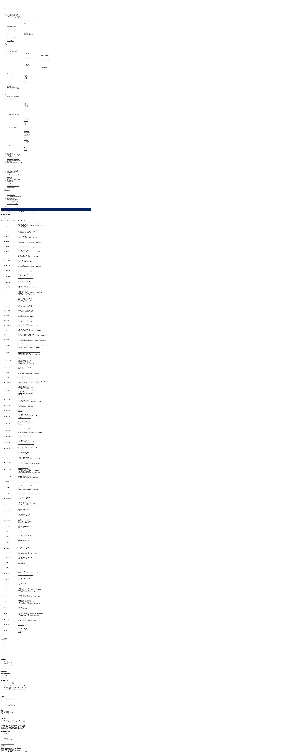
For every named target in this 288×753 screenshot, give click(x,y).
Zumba (19, 487)
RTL (18, 748)
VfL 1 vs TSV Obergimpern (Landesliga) (25, 615)
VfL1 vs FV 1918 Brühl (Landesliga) (24, 418)
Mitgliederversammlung (22, 437)
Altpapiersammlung (21, 448)
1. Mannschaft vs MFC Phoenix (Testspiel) (25, 251)
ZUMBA (19, 632)
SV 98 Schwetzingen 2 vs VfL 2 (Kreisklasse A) (26, 378)
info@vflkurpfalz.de (12, 713)
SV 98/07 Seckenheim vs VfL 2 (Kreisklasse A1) (26, 572)
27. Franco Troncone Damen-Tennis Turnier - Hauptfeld (28, 340)
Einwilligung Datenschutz (5, 673)
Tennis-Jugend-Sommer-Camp (23, 301)
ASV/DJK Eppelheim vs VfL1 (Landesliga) (25, 596)
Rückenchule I (20, 520)
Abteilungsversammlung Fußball (24, 363)
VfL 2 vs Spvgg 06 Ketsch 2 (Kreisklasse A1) (26, 589)
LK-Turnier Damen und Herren (23, 387)
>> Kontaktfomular (4, 715)
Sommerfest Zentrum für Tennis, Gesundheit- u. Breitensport (28, 225)
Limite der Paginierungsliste (5, 637)
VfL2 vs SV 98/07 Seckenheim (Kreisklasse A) (26, 292)
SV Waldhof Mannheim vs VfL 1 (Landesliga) (26, 575)
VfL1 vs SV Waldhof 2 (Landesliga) (24, 294)
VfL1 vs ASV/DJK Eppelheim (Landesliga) (25, 354)
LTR (20, 748)
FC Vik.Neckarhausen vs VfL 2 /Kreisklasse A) (26, 482)
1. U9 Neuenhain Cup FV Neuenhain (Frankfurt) (26, 382)
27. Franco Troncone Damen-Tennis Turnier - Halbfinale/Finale (29, 352)
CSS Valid (2, 748)
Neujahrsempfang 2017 (22, 541)
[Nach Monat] (3, 220)
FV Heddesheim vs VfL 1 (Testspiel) (24, 256)
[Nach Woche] (9, 220)
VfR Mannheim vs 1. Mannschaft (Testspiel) (26, 247)
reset (15, 748)
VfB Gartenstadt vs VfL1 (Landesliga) (25, 503)
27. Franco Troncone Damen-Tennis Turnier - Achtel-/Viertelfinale (29, 345)
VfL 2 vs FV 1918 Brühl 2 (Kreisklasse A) (25, 415)
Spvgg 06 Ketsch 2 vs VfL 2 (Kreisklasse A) (26, 330)
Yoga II (19, 368)
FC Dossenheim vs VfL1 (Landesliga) (24, 477)
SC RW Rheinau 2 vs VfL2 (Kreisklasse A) (25, 287)
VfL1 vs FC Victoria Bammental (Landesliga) (26, 444)
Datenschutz (6, 663)
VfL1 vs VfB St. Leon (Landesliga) (24, 392)
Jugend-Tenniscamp (21, 299)
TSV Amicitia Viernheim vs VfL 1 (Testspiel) (26, 266)
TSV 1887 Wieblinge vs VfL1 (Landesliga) (25, 458)
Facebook (5, 733)
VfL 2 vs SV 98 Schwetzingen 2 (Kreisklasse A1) (27, 613)
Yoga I (19, 359)
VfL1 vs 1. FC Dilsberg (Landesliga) (24, 489)
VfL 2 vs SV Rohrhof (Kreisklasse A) (24, 441)
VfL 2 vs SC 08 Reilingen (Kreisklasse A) (25, 347)
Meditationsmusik (21, 558)
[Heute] (15, 220)
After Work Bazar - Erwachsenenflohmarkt (25, 553)
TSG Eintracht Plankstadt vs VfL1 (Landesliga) (26, 401)
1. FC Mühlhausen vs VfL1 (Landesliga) (25, 429)
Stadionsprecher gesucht (8, 684)
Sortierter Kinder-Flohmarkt (23, 468)
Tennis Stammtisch (21, 453)
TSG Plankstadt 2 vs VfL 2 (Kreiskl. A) (25, 399)
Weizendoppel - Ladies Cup (23, 261)
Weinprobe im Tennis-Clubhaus (23, 608)
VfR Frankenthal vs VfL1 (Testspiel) (24, 282)
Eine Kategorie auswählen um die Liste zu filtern (27, 221)
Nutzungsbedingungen (8, 662)
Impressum (6, 661)
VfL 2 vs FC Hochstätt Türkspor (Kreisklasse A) (26, 389)
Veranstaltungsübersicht (9, 211)
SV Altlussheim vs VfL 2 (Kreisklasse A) (25, 463)
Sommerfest (20, 227)
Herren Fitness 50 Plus (22, 406)
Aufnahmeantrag (4, 671)
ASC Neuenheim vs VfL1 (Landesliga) (25, 325)
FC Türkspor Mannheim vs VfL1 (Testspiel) (26, 278)
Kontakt (5, 664)
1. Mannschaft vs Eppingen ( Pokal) (24, 237)
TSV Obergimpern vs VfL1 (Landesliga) (25, 373)
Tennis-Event (20, 275)
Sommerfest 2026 (21, 685)
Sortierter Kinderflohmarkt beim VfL (24, 601)
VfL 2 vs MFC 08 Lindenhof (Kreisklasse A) (26, 494)
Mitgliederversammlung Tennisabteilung (25, 620)
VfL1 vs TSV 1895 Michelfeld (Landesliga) (25, 472)
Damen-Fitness (20, 361)
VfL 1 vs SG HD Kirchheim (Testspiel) (25, 271)
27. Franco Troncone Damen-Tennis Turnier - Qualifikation (28, 335)
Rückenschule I (20, 422)
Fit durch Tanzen (21, 394)
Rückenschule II (21, 425)
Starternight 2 (17, 689)
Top (11, 748)
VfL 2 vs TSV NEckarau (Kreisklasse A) (25, 470)
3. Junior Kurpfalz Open (22, 232)
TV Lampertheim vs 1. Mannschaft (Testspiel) (26, 242)
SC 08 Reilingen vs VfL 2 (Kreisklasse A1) (25, 603)
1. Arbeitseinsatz (21, 629)
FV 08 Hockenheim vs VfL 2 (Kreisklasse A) (26, 505)
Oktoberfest (20, 411)
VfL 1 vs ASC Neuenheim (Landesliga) (25, 591)
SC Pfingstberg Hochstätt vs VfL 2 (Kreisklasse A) (27, 432)
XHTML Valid (7, 748)
